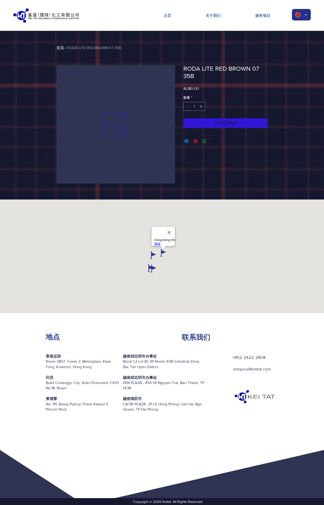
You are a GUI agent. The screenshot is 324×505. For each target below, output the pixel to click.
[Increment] (201, 106)
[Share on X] (213, 141)
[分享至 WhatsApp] (204, 141)
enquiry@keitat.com (252, 369)
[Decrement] (187, 106)
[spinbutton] (194, 106)
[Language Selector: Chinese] (301, 15)
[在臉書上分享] (186, 141)
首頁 (60, 48)
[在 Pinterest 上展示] (195, 141)
